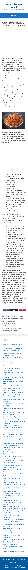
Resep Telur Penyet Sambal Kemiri (13, 539)
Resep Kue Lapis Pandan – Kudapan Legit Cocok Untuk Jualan (12, 364)
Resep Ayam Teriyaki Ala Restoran (13, 386)
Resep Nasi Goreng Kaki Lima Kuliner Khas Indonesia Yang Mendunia (12, 502)
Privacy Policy (7, 559)
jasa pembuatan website (18, 567)
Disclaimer (16, 559)
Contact (22, 559)
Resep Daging (8, 316)
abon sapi (7, 318)
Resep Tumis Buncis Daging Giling (13, 533)
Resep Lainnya (18, 316)
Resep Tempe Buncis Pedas (11, 542)
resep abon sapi (11, 321)
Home (16, 562)
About (11, 562)
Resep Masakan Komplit (14, 5)
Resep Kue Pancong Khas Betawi (13, 392)
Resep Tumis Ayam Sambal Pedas (13, 551)
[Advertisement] (14, 43)
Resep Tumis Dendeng (10, 544)
